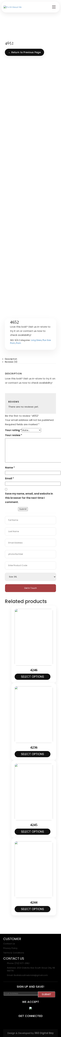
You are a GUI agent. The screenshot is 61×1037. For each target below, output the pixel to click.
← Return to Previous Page (24, 52)
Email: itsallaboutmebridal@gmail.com (27, 975)
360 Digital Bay (44, 1033)
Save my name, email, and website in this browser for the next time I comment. (29, 498)
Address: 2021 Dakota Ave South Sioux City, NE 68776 (31, 969)
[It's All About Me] (12, 7)
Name (10, 467)
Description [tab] (11, 359)
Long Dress (36, 340)
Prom (18, 343)
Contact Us (9, 943)
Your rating (13, 430)
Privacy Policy (10, 948)
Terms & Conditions (13, 952)
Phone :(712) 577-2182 (18, 963)
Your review (13, 435)
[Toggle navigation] (53, 7)
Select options (32, 677)
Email (9, 478)
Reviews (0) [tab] (11, 361)
